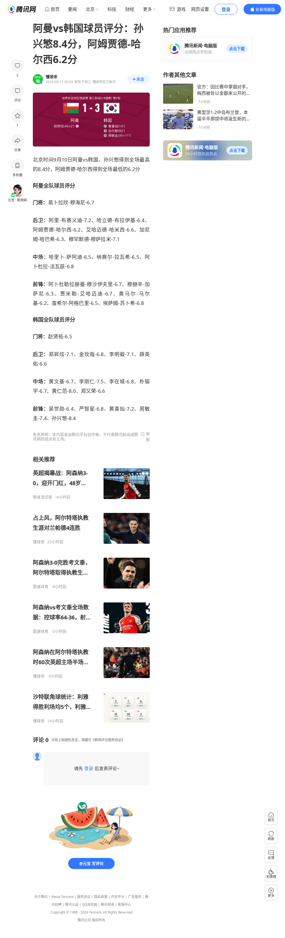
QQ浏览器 (89, 904)
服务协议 (83, 896)
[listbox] (91, 589)
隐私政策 (100, 896)
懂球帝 (39, 542)
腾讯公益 (71, 904)
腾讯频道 (107, 904)
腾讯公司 (84, 920)
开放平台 (117, 896)
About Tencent (62, 896)
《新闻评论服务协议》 (108, 740)
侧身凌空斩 (42, 497)
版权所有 (98, 920)
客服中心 (124, 904)
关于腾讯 (41, 896)
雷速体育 (40, 587)
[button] (236, 48)
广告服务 (134, 896)
